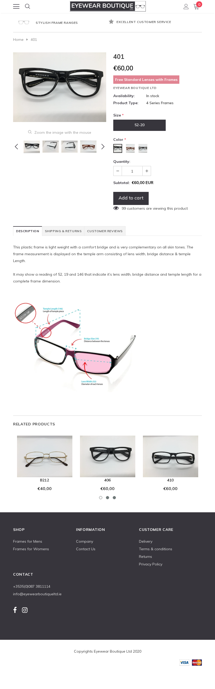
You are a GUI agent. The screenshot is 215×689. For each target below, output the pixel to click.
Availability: (124, 95)
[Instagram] (25, 610)
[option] (122, 22)
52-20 (139, 125)
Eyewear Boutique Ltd (135, 88)
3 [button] (114, 497)
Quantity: (121, 161)
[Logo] (108, 5)
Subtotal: (121, 182)
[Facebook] (15, 610)
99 (124, 208)
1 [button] (100, 497)
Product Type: (125, 103)
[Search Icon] (27, 6)
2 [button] (107, 497)
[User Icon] (186, 6)
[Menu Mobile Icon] (16, 6)
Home (18, 39)
